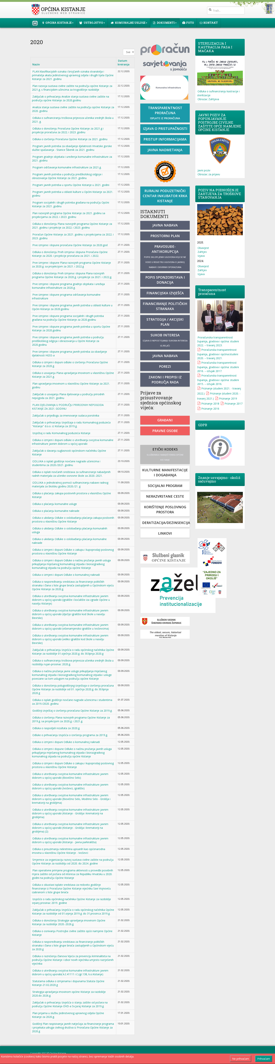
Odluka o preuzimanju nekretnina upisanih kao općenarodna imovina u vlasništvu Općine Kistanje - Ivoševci (68, 851)
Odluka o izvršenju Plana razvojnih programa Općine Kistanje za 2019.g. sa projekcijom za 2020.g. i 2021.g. (71, 719)
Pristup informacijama (165, 139)
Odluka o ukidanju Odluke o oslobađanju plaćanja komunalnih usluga (69, 530)
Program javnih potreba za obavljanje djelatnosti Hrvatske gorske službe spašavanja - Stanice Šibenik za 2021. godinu (72, 148)
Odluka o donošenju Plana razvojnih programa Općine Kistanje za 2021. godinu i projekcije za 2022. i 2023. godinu (72, 225)
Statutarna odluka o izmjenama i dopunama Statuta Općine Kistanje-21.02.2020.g (68, 983)
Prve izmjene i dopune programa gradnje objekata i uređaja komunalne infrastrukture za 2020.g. (68, 285)
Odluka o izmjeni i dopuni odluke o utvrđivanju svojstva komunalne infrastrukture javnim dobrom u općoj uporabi (72, 441)
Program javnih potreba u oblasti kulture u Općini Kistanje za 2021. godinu (72, 193)
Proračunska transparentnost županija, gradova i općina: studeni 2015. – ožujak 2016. (218, 380)
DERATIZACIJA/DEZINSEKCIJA (166, 522)
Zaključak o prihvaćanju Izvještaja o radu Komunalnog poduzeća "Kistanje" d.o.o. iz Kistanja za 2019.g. (71, 424)
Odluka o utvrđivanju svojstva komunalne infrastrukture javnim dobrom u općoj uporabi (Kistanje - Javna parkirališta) (70, 840)
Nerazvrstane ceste (165, 496)
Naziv (36, 64)
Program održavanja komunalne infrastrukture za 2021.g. (66, 167)
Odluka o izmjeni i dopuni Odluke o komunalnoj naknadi (66, 574)
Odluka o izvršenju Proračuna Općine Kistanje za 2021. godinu (69, 139)
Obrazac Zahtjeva (208, 99)
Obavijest (203, 248)
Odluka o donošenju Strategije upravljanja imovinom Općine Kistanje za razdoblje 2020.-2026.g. (68, 922)
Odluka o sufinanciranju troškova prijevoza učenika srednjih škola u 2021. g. (73, 119)
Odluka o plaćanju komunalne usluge (54, 504)
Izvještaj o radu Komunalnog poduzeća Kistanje (61, 433)
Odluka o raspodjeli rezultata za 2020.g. (56, 728)
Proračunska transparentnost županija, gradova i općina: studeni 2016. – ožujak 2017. (218, 367)
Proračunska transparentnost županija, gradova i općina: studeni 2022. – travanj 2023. (218, 341)
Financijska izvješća (165, 293)
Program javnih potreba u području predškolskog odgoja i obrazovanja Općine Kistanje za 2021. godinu (67, 176)
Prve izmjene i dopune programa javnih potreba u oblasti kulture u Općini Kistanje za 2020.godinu (72, 307)
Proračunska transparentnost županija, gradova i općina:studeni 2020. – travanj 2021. (217, 354)
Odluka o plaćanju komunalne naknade (55, 511)
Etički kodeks (165, 454)
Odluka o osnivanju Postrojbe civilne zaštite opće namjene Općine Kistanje (72, 933)
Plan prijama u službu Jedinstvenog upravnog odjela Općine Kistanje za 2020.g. (68, 1015)
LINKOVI (165, 533)
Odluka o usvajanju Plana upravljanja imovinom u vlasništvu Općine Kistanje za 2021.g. (73, 374)
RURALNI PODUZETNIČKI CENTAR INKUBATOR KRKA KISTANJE (165, 196)
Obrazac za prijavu (209, 174)
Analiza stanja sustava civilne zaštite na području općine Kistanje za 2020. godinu (73, 109)
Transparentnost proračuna (165, 113)
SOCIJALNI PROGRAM (165, 485)
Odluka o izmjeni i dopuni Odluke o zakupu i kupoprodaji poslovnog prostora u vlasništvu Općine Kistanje (73, 551)
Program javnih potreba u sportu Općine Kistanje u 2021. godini (70, 185)
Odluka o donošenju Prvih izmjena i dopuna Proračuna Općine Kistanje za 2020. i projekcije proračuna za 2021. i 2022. (70, 253)
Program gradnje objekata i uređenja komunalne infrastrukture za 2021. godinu (72, 158)
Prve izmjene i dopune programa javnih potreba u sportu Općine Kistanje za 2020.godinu (71, 328)
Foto (190, 22)
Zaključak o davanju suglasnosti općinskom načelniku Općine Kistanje (69, 452)
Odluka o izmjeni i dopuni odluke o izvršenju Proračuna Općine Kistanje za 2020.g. (70, 364)
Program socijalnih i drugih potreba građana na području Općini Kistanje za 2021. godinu (70, 204)
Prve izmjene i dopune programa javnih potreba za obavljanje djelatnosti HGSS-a (69, 353)
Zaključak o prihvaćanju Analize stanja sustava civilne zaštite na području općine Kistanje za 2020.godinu (70, 98)
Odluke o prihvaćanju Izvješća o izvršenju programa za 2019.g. (70, 735)
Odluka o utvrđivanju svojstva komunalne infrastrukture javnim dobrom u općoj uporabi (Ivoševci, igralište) (70, 786)
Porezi (165, 366)
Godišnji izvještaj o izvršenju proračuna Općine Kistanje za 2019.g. (72, 710)
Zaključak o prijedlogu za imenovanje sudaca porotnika (65, 415)
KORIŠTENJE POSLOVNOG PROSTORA (165, 509)
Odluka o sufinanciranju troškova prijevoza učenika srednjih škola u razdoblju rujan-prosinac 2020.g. (73, 662)
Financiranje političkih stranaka (165, 306)
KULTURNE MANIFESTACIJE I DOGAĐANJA (165, 472)
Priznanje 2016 (210, 408)
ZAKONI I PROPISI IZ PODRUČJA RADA (165, 379)
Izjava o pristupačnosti (165, 128)
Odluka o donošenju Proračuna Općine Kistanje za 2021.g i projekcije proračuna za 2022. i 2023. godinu (67, 130)
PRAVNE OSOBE (165, 430)
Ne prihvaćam (240, 1058)
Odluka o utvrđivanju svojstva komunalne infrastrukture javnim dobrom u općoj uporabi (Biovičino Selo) (70, 775)
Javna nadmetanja (165, 150)
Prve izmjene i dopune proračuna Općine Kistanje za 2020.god (70, 245)
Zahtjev (202, 252)
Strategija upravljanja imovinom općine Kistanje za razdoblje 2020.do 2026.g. (69, 993)
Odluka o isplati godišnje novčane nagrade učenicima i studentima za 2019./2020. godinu (72, 701)
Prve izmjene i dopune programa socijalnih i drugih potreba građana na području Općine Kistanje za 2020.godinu (68, 317)
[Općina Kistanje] (59, 9)
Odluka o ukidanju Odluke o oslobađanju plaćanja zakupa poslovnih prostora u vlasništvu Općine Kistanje (73, 519)
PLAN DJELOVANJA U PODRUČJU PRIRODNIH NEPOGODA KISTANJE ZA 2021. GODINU (68, 406)
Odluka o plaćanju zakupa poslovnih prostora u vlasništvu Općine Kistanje (71, 495)
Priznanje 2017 (233, 403)
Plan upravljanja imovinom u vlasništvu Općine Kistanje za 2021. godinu (71, 385)
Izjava (201, 255)
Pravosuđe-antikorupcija (165, 256)
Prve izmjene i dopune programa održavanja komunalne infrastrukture (66, 296)
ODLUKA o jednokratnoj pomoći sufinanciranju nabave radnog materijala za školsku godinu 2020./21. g (70, 484)
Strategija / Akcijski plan (165, 322)
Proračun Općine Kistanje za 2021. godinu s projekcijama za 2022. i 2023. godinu (73, 236)
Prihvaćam (263, 1058)
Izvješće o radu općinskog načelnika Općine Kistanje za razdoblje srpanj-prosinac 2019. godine (71, 901)
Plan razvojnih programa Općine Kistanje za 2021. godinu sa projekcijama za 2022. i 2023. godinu (68, 215)
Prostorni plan (165, 236)
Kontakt (210, 22)
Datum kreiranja (123, 62)
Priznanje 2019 (228, 398)
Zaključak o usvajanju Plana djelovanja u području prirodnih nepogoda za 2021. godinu (68, 396)
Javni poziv (204, 170)
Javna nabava (165, 225)
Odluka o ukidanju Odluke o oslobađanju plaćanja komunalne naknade (69, 541)
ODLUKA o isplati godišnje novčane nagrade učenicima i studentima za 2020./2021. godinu (66, 463)
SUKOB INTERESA (165, 340)
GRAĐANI (165, 420)
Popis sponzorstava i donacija (165, 280)
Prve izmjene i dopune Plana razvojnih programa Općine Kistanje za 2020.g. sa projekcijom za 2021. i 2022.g (71, 264)
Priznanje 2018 (210, 403)
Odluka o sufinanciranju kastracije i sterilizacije (218, 93)
